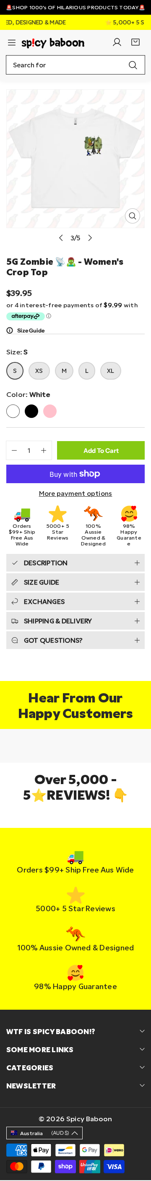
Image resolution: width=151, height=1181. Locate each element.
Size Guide (30, 330)
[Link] (53, 42)
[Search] (133, 65)
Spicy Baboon (89, 1118)
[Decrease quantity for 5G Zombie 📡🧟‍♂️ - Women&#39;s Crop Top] (11, 450)
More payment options (75, 493)
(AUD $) (44, 1133)
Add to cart (101, 451)
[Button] (61, 237)
